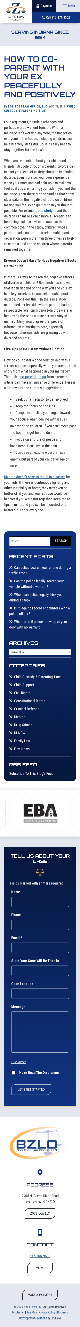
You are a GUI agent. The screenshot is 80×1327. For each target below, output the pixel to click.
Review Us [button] (40, 1268)
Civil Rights (22, 693)
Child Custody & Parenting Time (37, 677)
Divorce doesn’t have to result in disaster (34, 477)
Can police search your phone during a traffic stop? (40, 570)
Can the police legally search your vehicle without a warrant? (36, 584)
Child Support (24, 685)
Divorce (19, 717)
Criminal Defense (26, 709)
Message (18, 1007)
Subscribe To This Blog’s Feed (31, 773)
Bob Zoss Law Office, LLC (27, 106)
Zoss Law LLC (32, 1307)
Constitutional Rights (29, 701)
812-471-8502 (60, 17)
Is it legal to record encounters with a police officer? (39, 611)
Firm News (22, 749)
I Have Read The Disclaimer (38, 1072)
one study (45, 210)
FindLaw (56, 1318)
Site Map (31, 1312)
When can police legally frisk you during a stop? (36, 597)
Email (16, 938)
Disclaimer (18, 1062)
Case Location (22, 984)
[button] (68, 6)
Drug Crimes (23, 725)
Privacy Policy (47, 1312)
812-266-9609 (40, 1256)
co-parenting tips (33, 377)
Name (15, 892)
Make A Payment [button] (40, 1295)
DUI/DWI (20, 733)
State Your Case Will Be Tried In (35, 961)
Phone (16, 915)
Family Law (22, 741)
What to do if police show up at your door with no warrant (38, 624)
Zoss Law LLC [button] (40, 1213)
